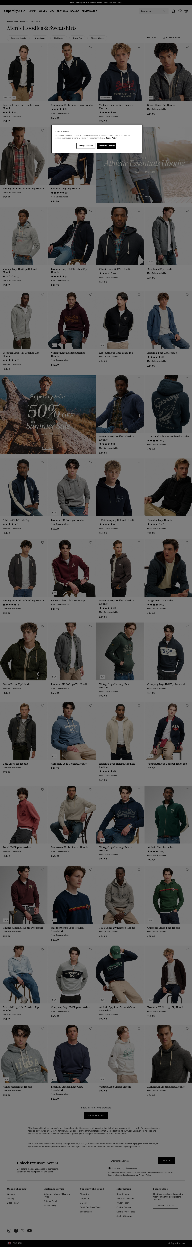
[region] (97, 139)
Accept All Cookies (107, 146)
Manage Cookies (86, 146)
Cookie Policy (111, 138)
